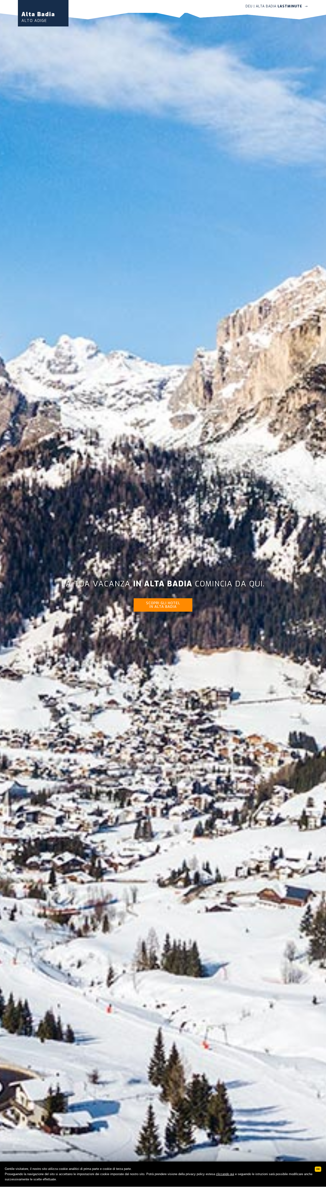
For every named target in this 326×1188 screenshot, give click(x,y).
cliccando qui (225, 1174)
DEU (249, 6)
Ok (318, 1169)
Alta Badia (38, 16)
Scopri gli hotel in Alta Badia (163, 605)
